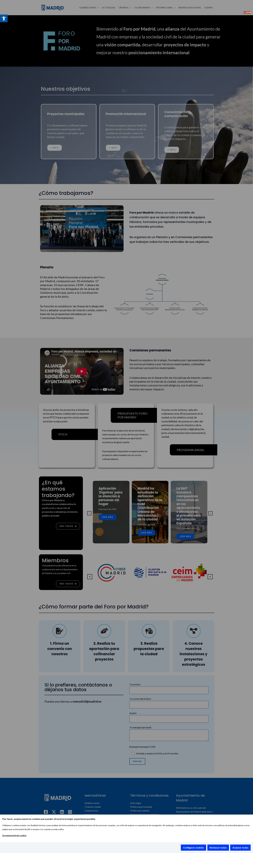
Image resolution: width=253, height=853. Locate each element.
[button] (4, 18)
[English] (245, 12)
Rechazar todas (218, 847)
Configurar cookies (193, 847)
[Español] (249, 12)
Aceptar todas (240, 847)
